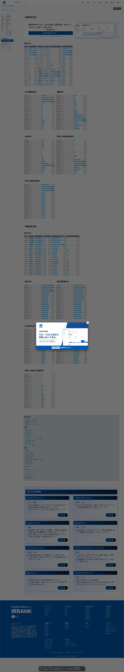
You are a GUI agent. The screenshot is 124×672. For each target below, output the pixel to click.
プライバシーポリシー (68, 667)
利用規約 (59, 667)
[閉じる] (87, 322)
